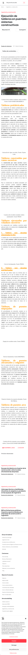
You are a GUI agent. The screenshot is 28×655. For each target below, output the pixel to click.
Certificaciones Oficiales (8, 587)
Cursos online (5, 583)
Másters (4, 578)
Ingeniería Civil (5, 539)
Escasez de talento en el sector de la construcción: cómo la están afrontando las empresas (13, 470)
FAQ (3, 570)
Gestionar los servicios (13, 636)
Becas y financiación (7, 559)
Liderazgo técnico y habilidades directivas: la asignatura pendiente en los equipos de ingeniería (13, 491)
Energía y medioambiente (8, 606)
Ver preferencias (14, 649)
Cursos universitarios (7, 585)
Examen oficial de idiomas (8, 592)
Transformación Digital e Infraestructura (12, 544)
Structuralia (5, 556)
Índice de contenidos (9, 51)
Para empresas (5, 566)
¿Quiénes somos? (6, 561)
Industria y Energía (6, 537)
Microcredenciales (6, 594)
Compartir (22, 30)
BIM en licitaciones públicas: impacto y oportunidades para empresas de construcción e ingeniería (12, 513)
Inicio (2, 7)
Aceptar (14, 641)
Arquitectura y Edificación (8, 542)
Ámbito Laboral (5, 601)
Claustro (4, 563)
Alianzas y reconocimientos (8, 568)
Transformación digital (7, 611)
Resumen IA (6, 30)
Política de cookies (13, 653)
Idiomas (4, 549)
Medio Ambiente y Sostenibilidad (10, 546)
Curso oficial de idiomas (7, 590)
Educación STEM (6, 604)
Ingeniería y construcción (11, 7)
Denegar (14, 645)
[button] (25, 618)
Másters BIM (5, 580)
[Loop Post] (14, 460)
